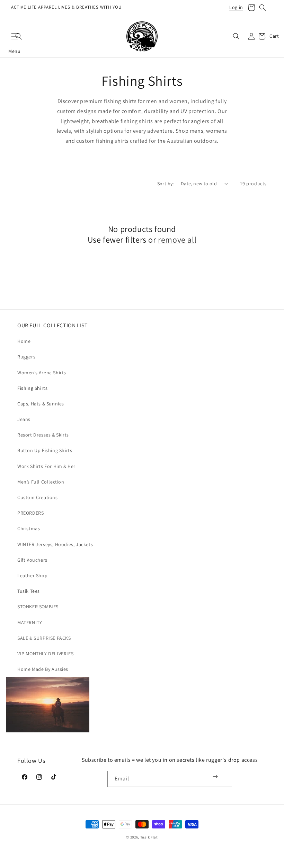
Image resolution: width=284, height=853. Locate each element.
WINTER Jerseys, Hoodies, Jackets (55, 544)
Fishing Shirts (32, 388)
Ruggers (26, 357)
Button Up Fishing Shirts (44, 450)
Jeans (23, 419)
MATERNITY (29, 622)
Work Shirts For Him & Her (46, 466)
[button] (251, 7)
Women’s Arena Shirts (41, 372)
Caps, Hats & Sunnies (40, 404)
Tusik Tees (28, 591)
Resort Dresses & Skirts (43, 435)
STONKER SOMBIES (38, 606)
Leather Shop (32, 575)
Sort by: (165, 183)
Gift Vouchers (32, 560)
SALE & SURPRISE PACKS (44, 638)
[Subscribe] (215, 776)
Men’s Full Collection (40, 482)
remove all (177, 239)
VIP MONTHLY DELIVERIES (45, 653)
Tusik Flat (149, 837)
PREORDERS (30, 513)
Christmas (28, 528)
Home (23, 341)
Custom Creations (37, 497)
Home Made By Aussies (42, 669)
